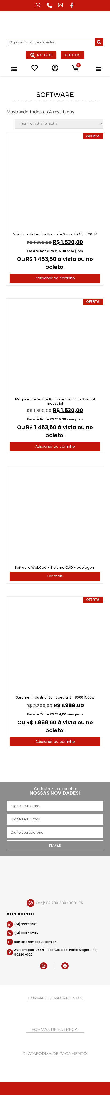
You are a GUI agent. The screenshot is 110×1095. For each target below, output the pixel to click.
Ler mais (55, 576)
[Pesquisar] (99, 42)
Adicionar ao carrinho (55, 278)
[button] (14, 68)
